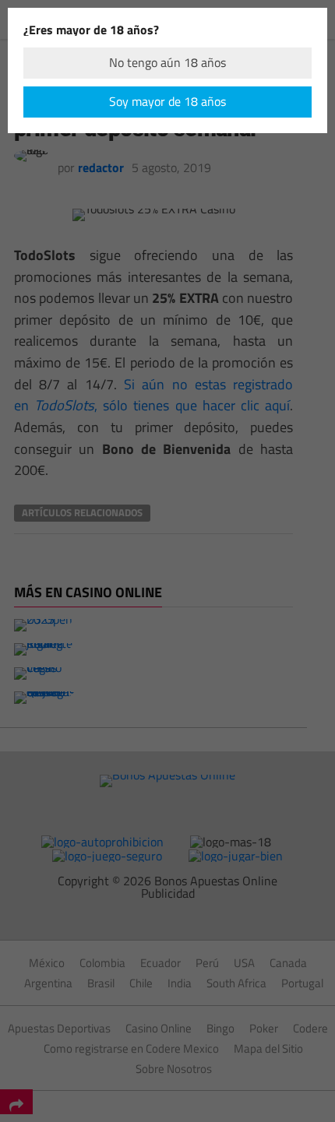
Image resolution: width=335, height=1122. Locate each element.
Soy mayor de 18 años (167, 101)
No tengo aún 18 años (167, 62)
